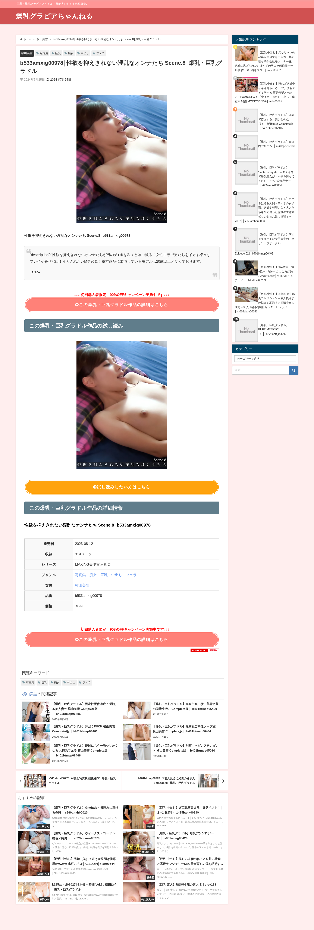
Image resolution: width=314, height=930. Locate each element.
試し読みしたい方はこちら (123, 487)
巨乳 (58, 53)
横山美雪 (26, 53)
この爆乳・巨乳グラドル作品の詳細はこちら (123, 305)
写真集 (44, 53)
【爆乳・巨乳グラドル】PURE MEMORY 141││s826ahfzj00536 (273, 329)
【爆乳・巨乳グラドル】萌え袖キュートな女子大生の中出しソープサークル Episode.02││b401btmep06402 (264, 244)
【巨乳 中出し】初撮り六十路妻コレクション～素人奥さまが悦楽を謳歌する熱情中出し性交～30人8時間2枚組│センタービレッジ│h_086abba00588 (265, 303)
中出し (85, 53)
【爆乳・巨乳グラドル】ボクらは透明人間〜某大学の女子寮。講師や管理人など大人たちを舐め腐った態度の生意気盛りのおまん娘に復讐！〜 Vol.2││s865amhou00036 (264, 209)
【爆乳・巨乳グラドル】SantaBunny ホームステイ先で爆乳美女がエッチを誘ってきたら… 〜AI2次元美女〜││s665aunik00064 (276, 176)
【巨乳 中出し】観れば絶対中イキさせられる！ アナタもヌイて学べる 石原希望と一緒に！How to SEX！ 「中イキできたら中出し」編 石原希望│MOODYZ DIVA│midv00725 (265, 92)
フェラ (100, 53)
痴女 (70, 53)
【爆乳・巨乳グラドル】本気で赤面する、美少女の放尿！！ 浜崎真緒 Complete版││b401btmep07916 (276, 121)
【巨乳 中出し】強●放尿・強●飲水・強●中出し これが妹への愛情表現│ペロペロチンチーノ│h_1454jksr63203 (264, 274)
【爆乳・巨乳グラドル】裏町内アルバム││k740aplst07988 (276, 144)
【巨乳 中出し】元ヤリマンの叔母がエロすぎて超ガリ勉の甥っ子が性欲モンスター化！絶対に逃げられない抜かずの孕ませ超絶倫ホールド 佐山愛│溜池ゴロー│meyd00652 (265, 61)
